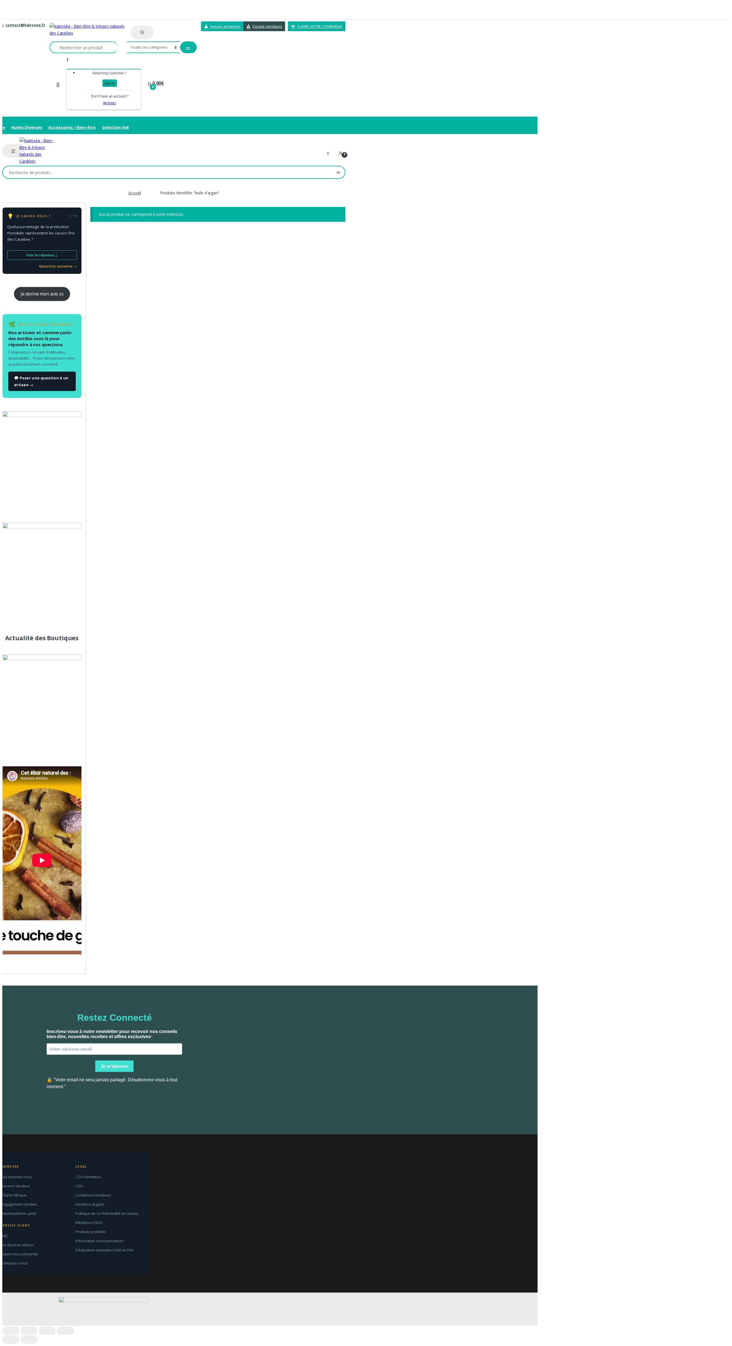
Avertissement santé (18, 1213)
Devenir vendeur (15, 1186)
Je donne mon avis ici (42, 294)
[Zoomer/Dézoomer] (65, 1331)
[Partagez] (29, 1331)
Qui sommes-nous (16, 1176)
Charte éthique (14, 1195)
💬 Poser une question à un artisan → (41, 381)
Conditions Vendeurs (93, 1195)
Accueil (134, 193)
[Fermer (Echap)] (10, 1331)
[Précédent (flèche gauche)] (10, 1339)
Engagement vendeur (19, 1204)
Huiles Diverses (26, 127)
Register (109, 103)
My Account (330, 153)
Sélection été (115, 127)
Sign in (109, 83)
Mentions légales (90, 1204)
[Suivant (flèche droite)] (29, 1339)
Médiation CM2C (89, 1222)
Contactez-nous (14, 1263)
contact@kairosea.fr (25, 24)
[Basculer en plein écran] (47, 1331)
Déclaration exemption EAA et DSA (104, 1250)
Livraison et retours (17, 1244)
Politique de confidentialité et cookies (107, 1213)
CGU (79, 1186)
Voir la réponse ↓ (41, 255)
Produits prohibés (90, 1231)
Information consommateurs (99, 1240)
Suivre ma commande (19, 1254)
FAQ (4, 1235)
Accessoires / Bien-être (72, 127)
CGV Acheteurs (88, 1176)
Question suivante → (58, 266)
